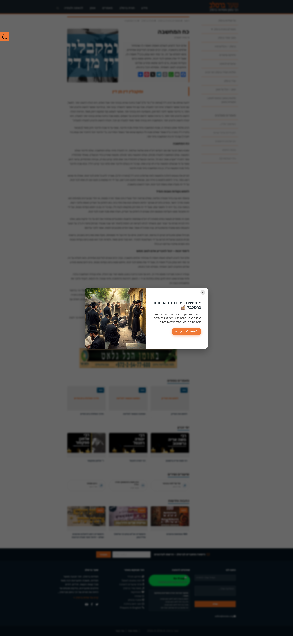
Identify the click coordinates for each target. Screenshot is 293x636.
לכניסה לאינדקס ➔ (186, 331)
